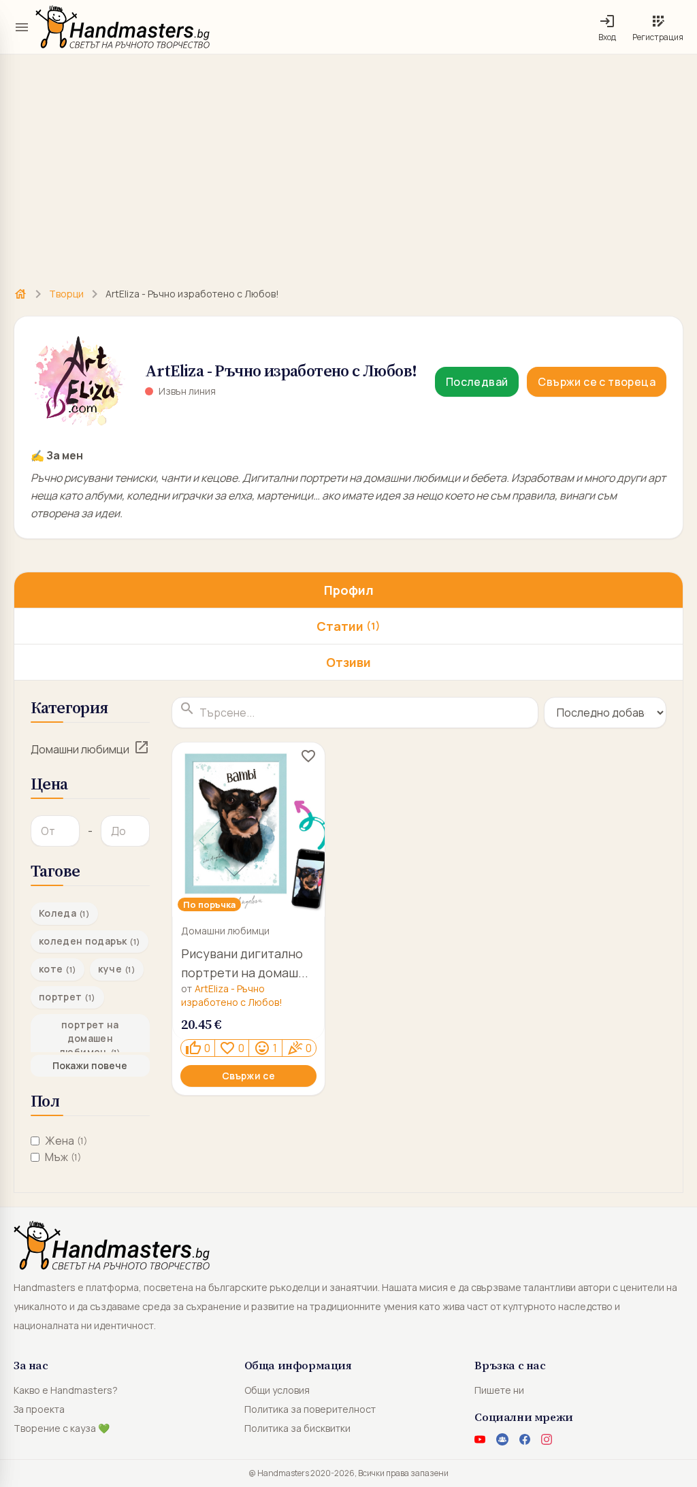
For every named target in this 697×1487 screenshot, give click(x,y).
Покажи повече (89, 1065)
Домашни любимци (80, 749)
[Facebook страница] (524, 1439)
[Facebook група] (502, 1439)
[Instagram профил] (546, 1439)
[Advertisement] (348, 163)
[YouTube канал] (479, 1439)
